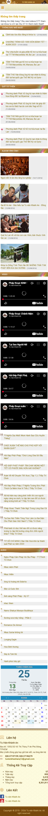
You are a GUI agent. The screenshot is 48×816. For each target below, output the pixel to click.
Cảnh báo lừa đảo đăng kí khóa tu (20, 34)
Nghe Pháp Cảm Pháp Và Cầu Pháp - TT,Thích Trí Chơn (24, 558)
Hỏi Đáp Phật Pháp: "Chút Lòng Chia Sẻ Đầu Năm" (23, 457)
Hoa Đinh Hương (11, 647)
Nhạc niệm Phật (11, 567)
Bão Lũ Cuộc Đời (11, 589)
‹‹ (6, 698)
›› (41, 698)
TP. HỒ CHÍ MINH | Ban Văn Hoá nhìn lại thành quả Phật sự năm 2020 (24, 542)
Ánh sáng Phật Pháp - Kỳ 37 (16, 596)
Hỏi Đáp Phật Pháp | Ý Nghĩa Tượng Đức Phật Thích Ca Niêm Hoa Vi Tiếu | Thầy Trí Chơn (24, 487)
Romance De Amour (13, 625)
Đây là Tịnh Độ (10, 654)
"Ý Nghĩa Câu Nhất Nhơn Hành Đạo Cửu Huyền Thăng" (24, 437)
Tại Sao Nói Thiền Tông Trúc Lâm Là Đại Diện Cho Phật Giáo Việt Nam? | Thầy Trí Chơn (24, 519)
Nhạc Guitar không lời (13, 632)
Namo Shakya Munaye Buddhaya (18, 610)
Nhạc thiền (9, 574)
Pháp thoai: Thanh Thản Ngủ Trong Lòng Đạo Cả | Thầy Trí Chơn (25, 509)
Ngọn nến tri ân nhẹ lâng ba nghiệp (16, 178)
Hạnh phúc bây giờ (12, 661)
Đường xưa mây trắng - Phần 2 (17, 618)
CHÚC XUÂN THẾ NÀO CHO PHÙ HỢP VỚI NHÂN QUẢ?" (23, 447)
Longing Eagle (10, 639)
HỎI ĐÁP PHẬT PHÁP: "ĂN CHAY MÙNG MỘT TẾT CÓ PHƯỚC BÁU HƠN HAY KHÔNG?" (24, 467)
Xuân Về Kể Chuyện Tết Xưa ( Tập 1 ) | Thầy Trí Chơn (25, 477)
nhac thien (8, 603)
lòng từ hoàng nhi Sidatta (15, 581)
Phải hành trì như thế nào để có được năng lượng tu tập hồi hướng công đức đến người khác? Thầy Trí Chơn (23, 531)
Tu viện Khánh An (12, 797)
